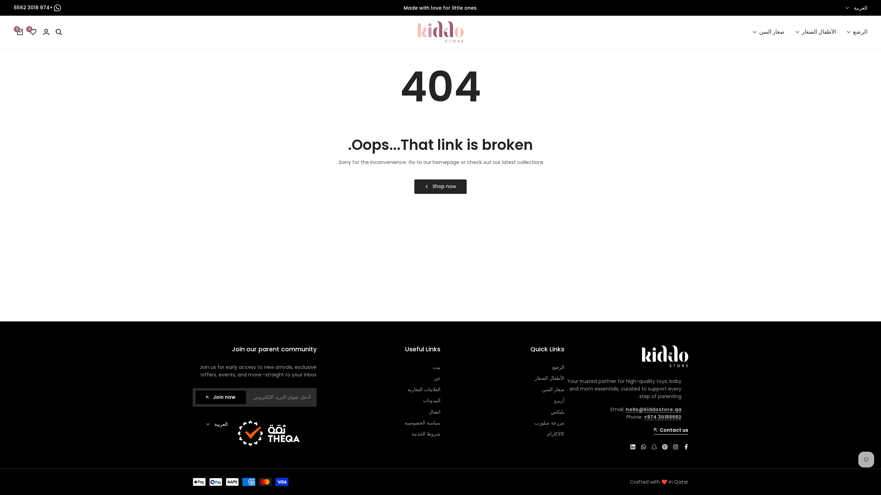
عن (437, 378)
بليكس (557, 411)
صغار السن (553, 389)
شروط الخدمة (426, 433)
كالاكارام (555, 433)
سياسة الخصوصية (422, 422)
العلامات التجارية (423, 389)
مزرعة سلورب (549, 422)
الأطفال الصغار (549, 378)
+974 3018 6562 (34, 7)
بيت (436, 367)
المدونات (431, 400)
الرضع (558, 367)
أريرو (559, 400)
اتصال (434, 411)
